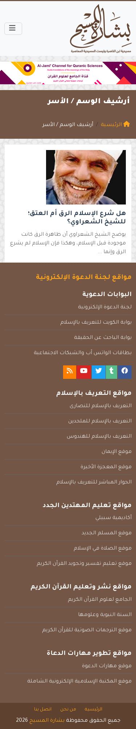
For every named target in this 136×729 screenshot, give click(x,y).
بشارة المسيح (47, 721)
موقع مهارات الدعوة (107, 666)
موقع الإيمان (117, 452)
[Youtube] (84, 372)
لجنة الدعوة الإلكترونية (105, 308)
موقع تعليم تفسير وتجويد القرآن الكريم (84, 564)
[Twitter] (99, 372)
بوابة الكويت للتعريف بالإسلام (96, 323)
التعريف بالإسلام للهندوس (99, 437)
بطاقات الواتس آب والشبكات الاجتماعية (83, 353)
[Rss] (69, 372)
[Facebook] (125, 372)
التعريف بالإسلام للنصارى (101, 406)
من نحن (68, 709)
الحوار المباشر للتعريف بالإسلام (94, 483)
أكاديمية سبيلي (113, 518)
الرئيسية (93, 709)
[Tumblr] (111, 372)
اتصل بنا (42, 709)
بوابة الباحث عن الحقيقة (103, 338)
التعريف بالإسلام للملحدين (100, 422)
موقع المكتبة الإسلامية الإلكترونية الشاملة (79, 682)
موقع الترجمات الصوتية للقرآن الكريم (87, 630)
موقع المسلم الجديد (107, 533)
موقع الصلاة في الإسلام (103, 549)
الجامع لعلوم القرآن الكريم (100, 600)
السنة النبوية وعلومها (105, 615)
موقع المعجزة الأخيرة (106, 467)
